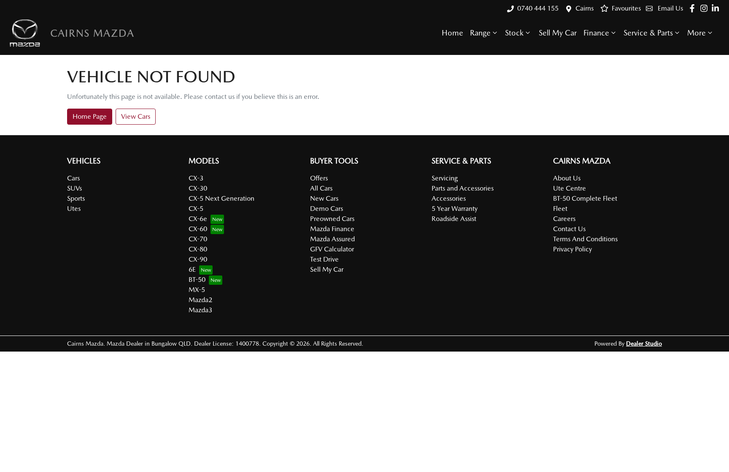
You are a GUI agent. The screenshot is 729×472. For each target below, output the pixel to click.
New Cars (324, 198)
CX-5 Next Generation (221, 198)
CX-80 (198, 249)
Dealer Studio (644, 343)
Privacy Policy (572, 249)
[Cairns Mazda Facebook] (693, 8)
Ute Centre (569, 188)
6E (192, 269)
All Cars (321, 188)
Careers (564, 219)
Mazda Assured (332, 239)
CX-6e (198, 219)
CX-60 (198, 229)
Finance (596, 32)
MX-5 (197, 290)
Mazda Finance (332, 229)
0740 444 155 (538, 8)
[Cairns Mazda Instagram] (705, 8)
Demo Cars (326, 209)
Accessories (449, 198)
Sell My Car (558, 32)
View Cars (135, 116)
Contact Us (569, 229)
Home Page (90, 116)
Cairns (584, 8)
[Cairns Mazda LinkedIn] (717, 8)
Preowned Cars (332, 219)
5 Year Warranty (455, 209)
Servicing (445, 178)
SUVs (74, 188)
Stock (514, 32)
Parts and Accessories (463, 188)
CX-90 (198, 259)
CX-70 (198, 239)
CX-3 (196, 178)
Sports (76, 198)
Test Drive (324, 259)
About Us (566, 178)
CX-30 (198, 188)
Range (480, 32)
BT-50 (197, 280)
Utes (74, 209)
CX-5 (196, 209)
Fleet (560, 209)
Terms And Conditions (585, 239)
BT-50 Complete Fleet (585, 198)
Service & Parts (648, 32)
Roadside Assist (454, 219)
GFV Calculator (332, 249)
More (696, 32)
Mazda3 (200, 310)
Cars (73, 178)
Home (452, 32)
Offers (319, 178)
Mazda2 (200, 300)
